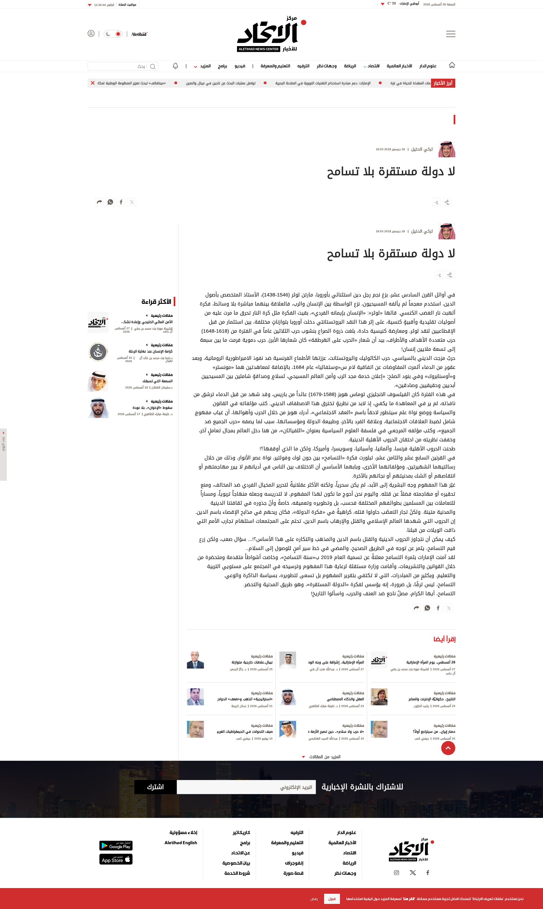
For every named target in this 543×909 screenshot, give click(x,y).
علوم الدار (427, 65)
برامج (222, 65)
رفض (314, 899)
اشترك (155, 787)
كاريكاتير (241, 832)
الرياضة (350, 65)
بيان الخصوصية (236, 863)
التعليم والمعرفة (275, 65)
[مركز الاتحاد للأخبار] (271, 34)
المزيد (204, 65)
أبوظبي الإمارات (403, 3)
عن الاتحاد (240, 853)
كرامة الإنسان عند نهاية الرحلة (151, 351)
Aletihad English (181, 842)
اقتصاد (373, 65)
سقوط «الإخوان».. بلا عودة (153, 407)
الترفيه (303, 65)
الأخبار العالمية (399, 65)
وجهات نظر (327, 65)
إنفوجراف (294, 863)
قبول (332, 899)
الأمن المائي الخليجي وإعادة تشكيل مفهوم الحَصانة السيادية (146, 322)
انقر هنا (408, 899)
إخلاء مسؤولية (183, 832)
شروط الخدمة (237, 873)
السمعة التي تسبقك (158, 381)
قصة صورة (293, 873)
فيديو (239, 65)
